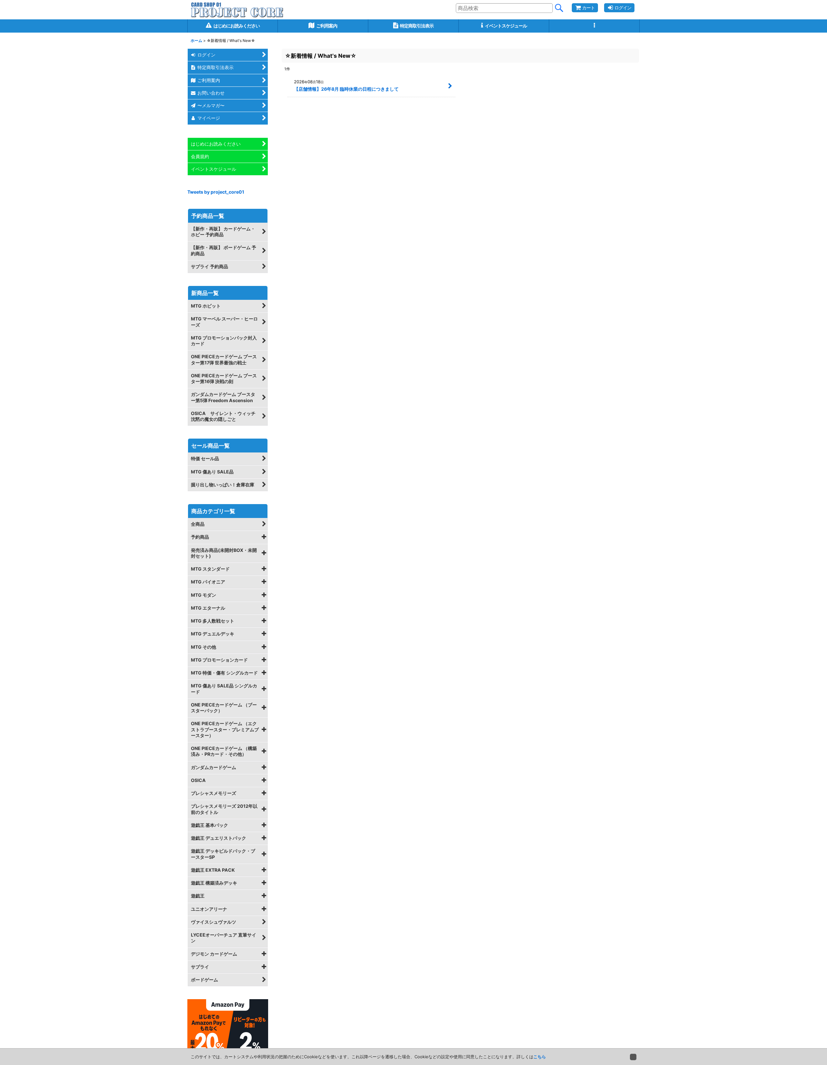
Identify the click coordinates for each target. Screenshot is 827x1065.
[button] (594, 26)
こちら (539, 1056)
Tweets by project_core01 (215, 192)
